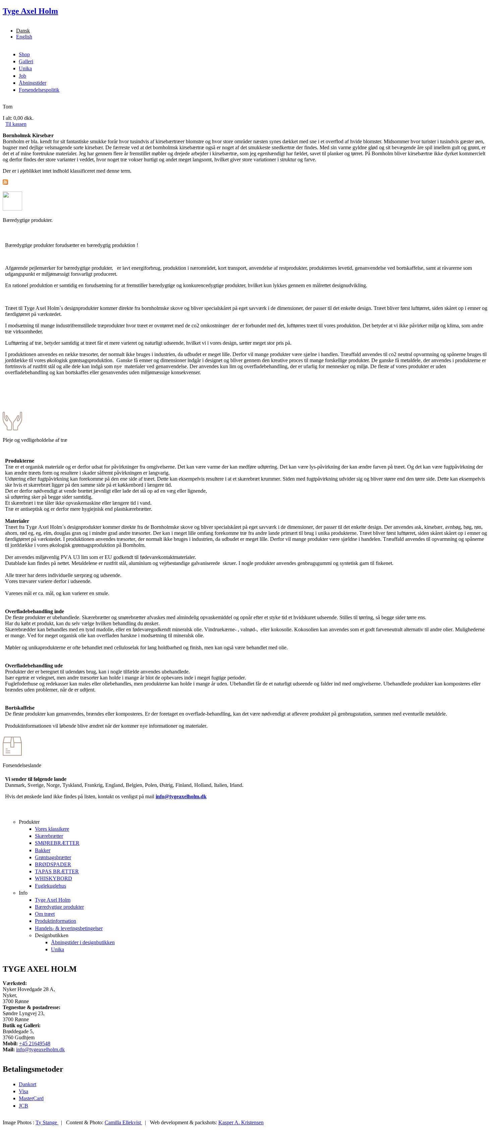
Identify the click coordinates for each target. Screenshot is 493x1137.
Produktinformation (55, 921)
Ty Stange (47, 1122)
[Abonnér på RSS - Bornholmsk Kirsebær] (5, 183)
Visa (23, 1091)
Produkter (29, 822)
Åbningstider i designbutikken (83, 942)
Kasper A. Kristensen (241, 1122)
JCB (23, 1106)
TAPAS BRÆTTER (57, 871)
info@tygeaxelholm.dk (181, 796)
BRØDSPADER (53, 864)
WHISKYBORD (53, 878)
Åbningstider (32, 83)
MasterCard (31, 1098)
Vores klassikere (52, 829)
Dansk (23, 30)
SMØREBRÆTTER (57, 843)
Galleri (26, 61)
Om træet (45, 914)
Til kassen (15, 124)
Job (22, 76)
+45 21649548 (34, 1043)
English (24, 36)
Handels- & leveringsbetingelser (69, 928)
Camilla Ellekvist (123, 1122)
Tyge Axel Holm (52, 900)
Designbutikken (51, 935)
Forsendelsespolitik (39, 90)
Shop (24, 54)
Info (23, 893)
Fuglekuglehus (50, 886)
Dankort (27, 1084)
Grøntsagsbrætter (53, 857)
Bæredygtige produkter (59, 907)
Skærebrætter (49, 836)
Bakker (42, 850)
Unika (25, 68)
